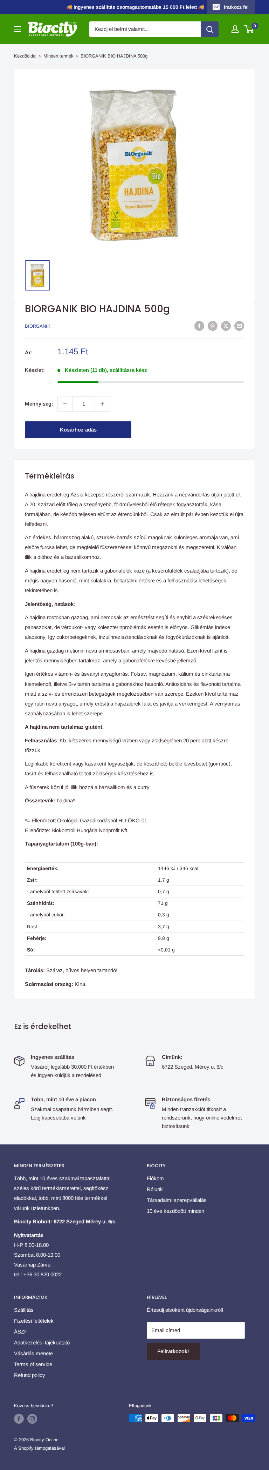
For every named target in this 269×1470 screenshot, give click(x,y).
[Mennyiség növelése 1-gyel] (102, 403)
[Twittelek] (226, 326)
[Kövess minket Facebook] (19, 1419)
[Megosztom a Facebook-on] (199, 326)
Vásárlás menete (33, 1353)
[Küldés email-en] (239, 326)
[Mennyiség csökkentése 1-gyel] (65, 403)
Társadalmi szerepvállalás (177, 1200)
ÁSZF (20, 1332)
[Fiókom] (235, 29)
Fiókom (155, 1178)
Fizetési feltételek (34, 1321)
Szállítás (24, 1310)
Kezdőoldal (25, 56)
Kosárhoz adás (78, 430)
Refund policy (29, 1375)
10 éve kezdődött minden (175, 1211)
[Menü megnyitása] (17, 29)
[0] (249, 29)
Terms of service (33, 1364)
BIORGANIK (37, 326)
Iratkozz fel (236, 7)
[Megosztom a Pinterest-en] (213, 326)
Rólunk (155, 1189)
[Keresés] (210, 29)
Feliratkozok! (173, 1351)
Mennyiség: (39, 404)
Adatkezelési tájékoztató (42, 1342)
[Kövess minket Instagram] (32, 1419)
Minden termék (58, 56)
